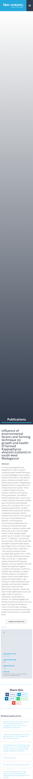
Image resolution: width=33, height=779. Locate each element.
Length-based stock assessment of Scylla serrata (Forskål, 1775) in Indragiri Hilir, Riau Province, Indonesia (16, 736)
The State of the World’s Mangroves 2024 (16, 765)
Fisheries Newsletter (9, 758)
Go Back (4, 627)
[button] (30, 5)
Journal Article (6, 656)
